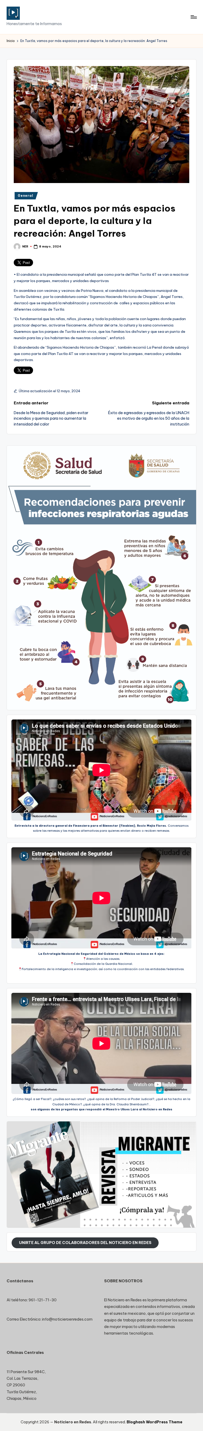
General (25, 196)
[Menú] (193, 16)
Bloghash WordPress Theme (154, 1422)
